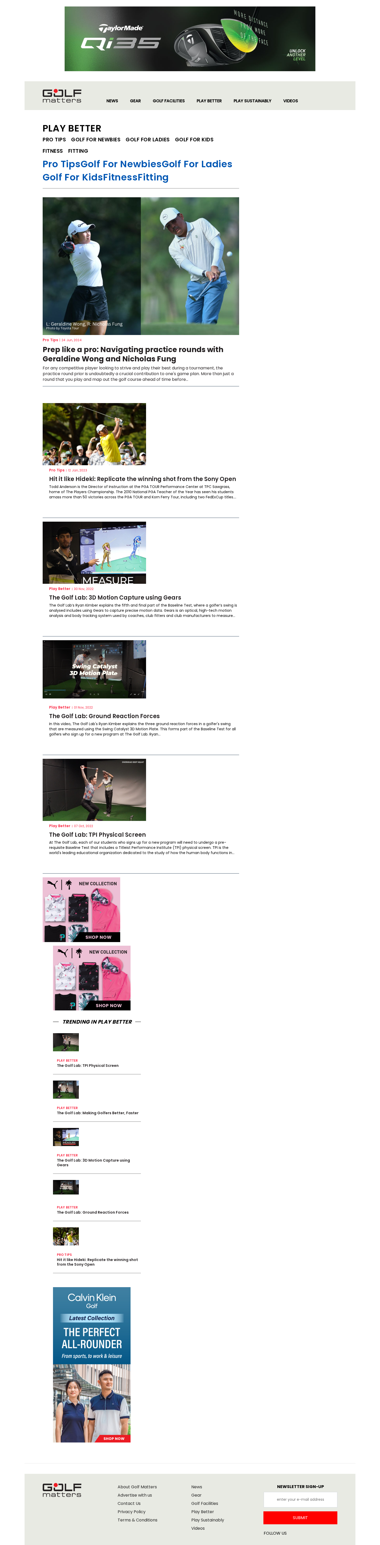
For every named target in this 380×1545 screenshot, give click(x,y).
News (196, 1487)
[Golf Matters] (67, 96)
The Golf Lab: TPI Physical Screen (97, 835)
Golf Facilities (204, 1503)
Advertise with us (135, 1495)
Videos (198, 1528)
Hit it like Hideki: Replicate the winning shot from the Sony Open (142, 479)
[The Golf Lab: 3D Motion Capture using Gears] (94, 553)
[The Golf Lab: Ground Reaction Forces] (94, 669)
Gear (196, 1495)
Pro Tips (50, 340)
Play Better (60, 588)
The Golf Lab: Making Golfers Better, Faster (98, 1113)
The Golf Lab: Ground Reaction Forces (104, 716)
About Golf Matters (137, 1487)
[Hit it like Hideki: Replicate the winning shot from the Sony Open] (94, 434)
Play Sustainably (207, 1520)
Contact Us (129, 1503)
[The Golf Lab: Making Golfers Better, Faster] (66, 1090)
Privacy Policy (132, 1512)
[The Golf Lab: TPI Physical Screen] (94, 790)
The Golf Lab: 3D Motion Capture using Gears (115, 597)
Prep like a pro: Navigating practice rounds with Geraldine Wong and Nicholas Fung (133, 354)
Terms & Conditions (137, 1520)
